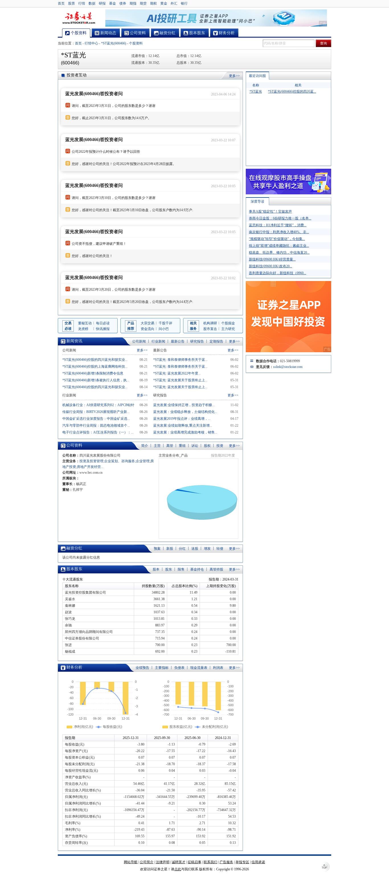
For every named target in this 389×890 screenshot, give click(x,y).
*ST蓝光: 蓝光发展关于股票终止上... (180, 380)
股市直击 (210, 329)
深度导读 (257, 201)
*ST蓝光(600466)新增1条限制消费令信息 (92, 373)
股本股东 (74, 569)
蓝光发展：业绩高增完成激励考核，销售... (185, 432)
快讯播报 (103, 329)
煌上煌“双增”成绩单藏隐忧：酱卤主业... (279, 246)
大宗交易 (147, 323)
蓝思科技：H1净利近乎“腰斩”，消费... (277, 225)
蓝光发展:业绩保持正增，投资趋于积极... (184, 405)
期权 (153, 3)
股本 (156, 569)
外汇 (174, 3)
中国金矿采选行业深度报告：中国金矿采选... (96, 419)
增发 (207, 549)
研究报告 (197, 341)
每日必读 (103, 323)
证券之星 (78, 18)
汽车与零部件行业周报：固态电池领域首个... (96, 425)
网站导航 (131, 862)
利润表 (218, 668)
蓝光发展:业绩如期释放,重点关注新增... (182, 425)
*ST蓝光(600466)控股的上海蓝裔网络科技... (95, 366)
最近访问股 (257, 76)
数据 (92, 3)
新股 (169, 549)
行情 (81, 3)
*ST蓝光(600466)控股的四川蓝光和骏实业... (95, 360)
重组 (182, 446)
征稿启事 (194, 862)
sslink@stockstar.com (287, 367)
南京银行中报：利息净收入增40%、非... (279, 232)
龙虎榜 (83, 329)
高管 (169, 446)
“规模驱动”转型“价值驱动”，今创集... (277, 239)
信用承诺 (258, 862)
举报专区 (242, 862)
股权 (207, 446)
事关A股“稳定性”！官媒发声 (270, 211)
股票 (71, 3)
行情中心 (91, 43)
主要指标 (162, 668)
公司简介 (146, 862)
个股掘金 (228, 323)
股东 (168, 569)
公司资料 (74, 445)
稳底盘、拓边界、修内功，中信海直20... (279, 252)
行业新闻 (158, 341)
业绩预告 (142, 668)
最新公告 (178, 341)
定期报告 (216, 341)
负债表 (179, 668)
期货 (143, 3)
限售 (181, 569)
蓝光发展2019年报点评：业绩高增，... (181, 419)
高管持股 (216, 569)
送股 (194, 549)
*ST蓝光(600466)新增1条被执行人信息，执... (95, 380)
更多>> (234, 76)
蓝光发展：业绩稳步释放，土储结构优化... (185, 412)
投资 (219, 446)
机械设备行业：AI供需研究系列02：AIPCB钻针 (98, 405)
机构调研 (210, 323)
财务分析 (74, 667)
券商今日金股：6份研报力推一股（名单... (280, 218)
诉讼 (194, 446)
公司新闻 (139, 341)
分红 (182, 549)
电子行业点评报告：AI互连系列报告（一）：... (98, 432)
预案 (157, 549)
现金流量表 (198, 668)
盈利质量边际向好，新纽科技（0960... (277, 273)
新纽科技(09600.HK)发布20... (270, 266)
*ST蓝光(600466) (113, 43)
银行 (184, 3)
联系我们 (210, 862)
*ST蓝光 (255, 91)
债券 (122, 3)
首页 (61, 3)
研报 (102, 3)
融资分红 (74, 548)
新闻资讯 (74, 341)
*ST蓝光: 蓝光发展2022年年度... (177, 373)
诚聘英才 (178, 862)
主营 (157, 446)
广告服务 (226, 862)
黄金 (163, 3)
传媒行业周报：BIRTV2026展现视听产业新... (96, 412)
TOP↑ (325, 867)
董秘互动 (85, 323)
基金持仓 (197, 569)
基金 (112, 3)
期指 (133, 3)
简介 (144, 446)
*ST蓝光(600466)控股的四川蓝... (292, 91)
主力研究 (228, 329)
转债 (219, 549)
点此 (177, 869)
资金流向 (147, 329)
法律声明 (162, 862)
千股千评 (165, 323)
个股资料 (136, 43)
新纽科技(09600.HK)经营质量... (272, 259)
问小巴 (164, 329)
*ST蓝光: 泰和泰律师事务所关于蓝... (180, 360)
